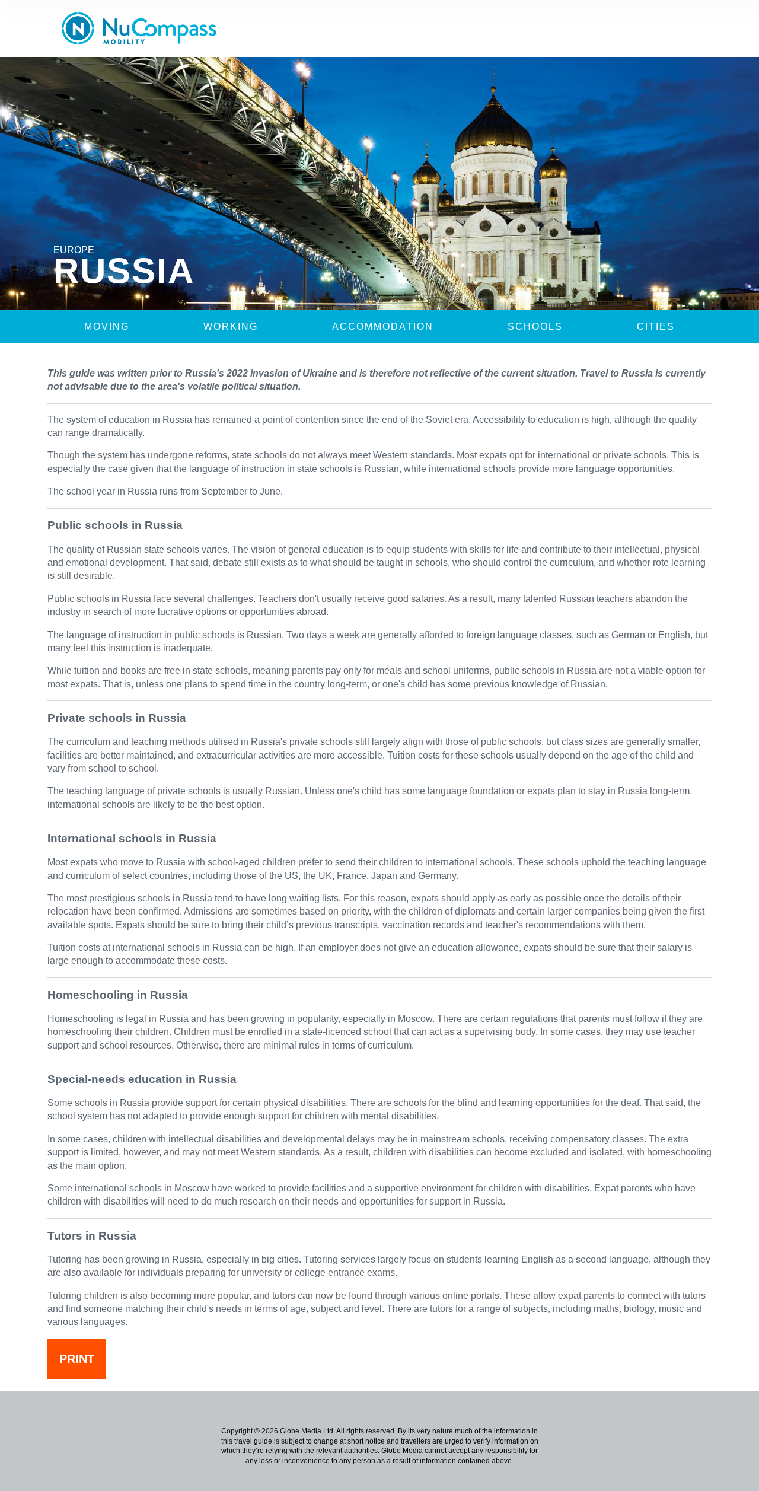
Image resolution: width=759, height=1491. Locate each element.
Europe (73, 250)
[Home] (143, 28)
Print (76, 1358)
